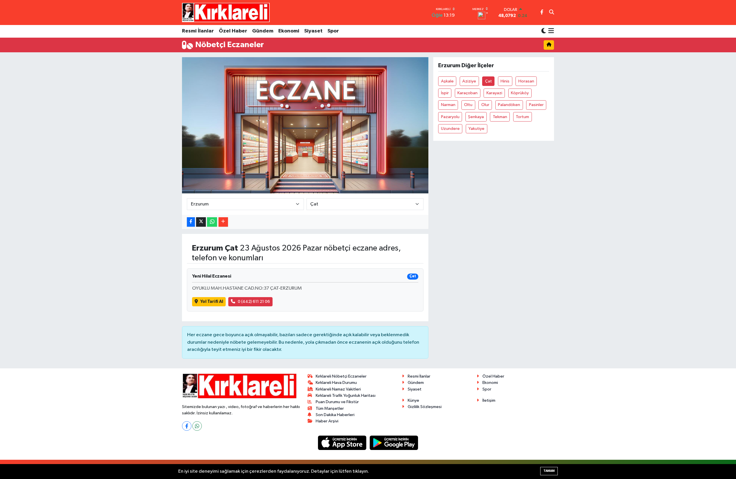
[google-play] (394, 442)
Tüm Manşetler (330, 408)
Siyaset (313, 31)
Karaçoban (467, 93)
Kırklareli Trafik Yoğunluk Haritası (345, 395)
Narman (448, 105)
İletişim (488, 400)
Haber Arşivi (327, 421)
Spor (333, 31)
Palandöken (509, 105)
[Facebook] (186, 426)
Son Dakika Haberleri (335, 415)
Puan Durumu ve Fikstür (337, 402)
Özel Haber (233, 31)
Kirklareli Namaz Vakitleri (338, 389)
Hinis (505, 81)
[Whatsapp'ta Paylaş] (212, 222)
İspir (445, 93)
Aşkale (447, 81)
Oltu (468, 105)
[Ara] (551, 12)
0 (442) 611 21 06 (254, 301)
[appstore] (343, 442)
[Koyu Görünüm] (543, 31)
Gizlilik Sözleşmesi (425, 407)
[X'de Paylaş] (201, 222)
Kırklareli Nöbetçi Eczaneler (341, 376)
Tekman (500, 117)
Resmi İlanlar (198, 31)
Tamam (549, 470)
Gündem (262, 31)
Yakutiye (476, 128)
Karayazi (494, 93)
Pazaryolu (450, 117)
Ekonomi (288, 31)
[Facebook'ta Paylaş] (191, 222)
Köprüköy (520, 93)
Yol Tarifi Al (211, 301)
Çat (488, 81)
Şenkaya (476, 117)
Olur (485, 105)
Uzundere (450, 128)
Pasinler (536, 105)
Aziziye (469, 81)
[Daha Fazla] (223, 222)
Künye (413, 400)
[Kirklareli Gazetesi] (226, 12)
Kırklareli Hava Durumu (336, 382)
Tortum (522, 117)
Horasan (526, 81)
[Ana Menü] (550, 31)
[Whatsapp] (197, 426)
